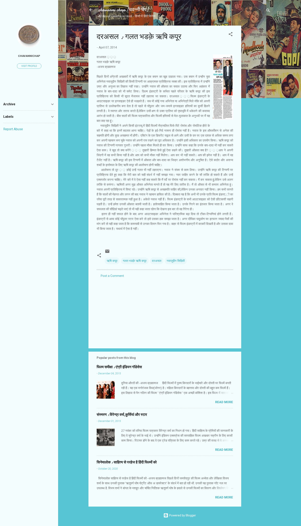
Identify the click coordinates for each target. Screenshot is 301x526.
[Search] (268, 11)
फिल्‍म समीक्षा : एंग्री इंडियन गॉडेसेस (119, 367)
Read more (224, 402)
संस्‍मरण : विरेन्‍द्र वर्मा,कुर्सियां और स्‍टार (122, 414)
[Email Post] (107, 253)
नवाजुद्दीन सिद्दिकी (176, 261)
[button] (230, 35)
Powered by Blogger (182, 515)
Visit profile (29, 66)
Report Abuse (13, 129)
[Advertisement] (257, 87)
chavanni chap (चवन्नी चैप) (123, 9)
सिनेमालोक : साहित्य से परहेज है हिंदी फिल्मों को (127, 462)
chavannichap (29, 55)
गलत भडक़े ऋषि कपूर (135, 261)
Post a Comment (112, 276)
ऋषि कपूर (112, 261)
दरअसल (156, 261)
